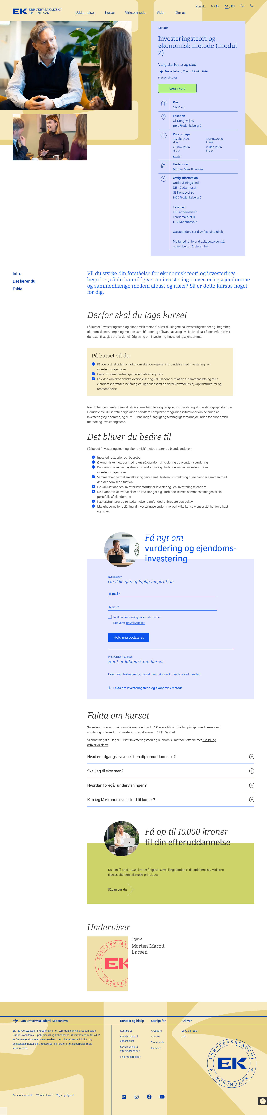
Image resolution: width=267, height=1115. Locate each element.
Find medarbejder (130, 1056)
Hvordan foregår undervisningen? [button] (117, 785)
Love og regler (190, 1030)
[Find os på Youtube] (162, 1096)
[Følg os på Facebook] (149, 1096)
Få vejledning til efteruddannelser (129, 1049)
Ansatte (155, 1036)
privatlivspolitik (135, 622)
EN (233, 6)
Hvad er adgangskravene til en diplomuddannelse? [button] (131, 756)
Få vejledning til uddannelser (129, 1038)
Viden (161, 12)
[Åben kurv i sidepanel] (242, 6)
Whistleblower (44, 1095)
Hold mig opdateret (129, 637)
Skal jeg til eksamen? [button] (105, 770)
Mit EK (215, 6)
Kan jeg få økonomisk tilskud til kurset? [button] (121, 799)
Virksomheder (136, 12)
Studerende (157, 1042)
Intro (17, 273)
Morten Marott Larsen (148, 949)
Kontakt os (126, 1030)
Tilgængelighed (65, 1095)
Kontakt (201, 6)
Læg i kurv (177, 88)
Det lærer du (24, 281)
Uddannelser (85, 12)
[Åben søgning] (252, 6)
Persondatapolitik (22, 1095)
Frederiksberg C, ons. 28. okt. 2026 (186, 71)
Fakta (17, 288)
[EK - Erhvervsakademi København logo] (40, 10)
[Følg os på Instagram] (136, 1096)
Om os (180, 12)
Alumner (156, 1048)
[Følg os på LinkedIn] (124, 1096)
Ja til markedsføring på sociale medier (137, 617)
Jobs (184, 1036)
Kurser (110, 12)
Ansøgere (156, 1030)
